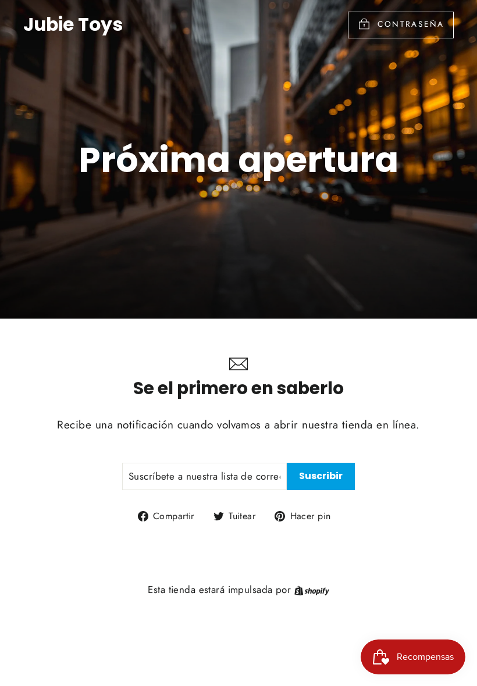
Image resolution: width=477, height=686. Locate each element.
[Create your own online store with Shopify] (311, 589)
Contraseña (411, 24)
